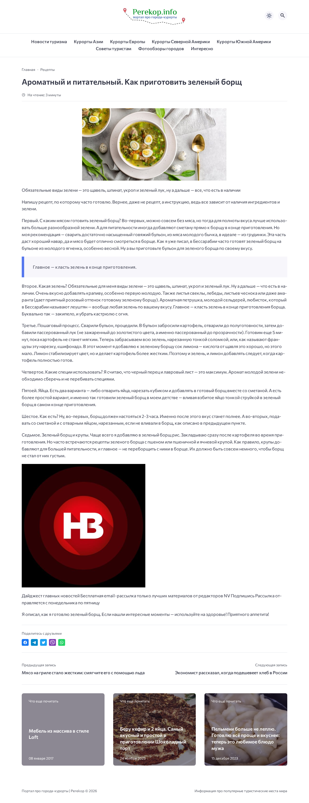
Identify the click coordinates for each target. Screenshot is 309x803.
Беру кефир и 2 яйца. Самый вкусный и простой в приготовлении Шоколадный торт (153, 738)
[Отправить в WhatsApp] (61, 642)
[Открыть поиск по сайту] (282, 15)
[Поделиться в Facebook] (25, 642)
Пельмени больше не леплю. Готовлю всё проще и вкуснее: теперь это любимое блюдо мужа (245, 738)
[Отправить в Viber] (52, 642)
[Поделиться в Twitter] (43, 642)
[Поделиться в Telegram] (34, 642)
